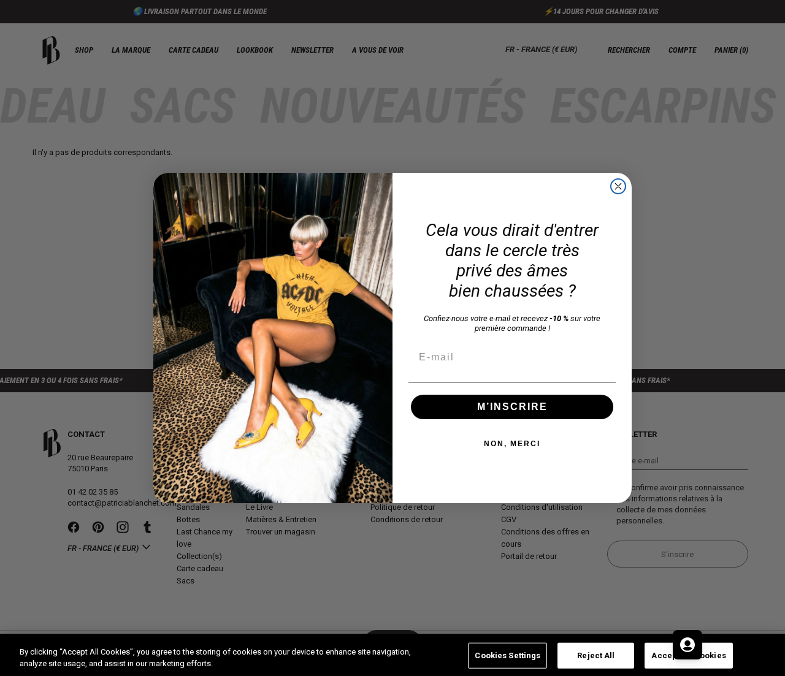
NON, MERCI (512, 443)
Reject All (596, 655)
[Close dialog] (618, 186)
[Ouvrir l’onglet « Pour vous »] (687, 644)
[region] (392, 655)
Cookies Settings (507, 655)
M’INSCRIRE (512, 406)
